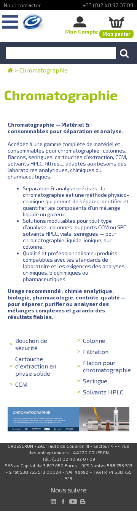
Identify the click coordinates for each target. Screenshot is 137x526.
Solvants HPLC (103, 392)
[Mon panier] (116, 22)
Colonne (94, 340)
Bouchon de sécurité (31, 344)
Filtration (95, 351)
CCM (21, 384)
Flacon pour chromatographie (107, 366)
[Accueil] (33, 23)
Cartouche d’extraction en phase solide (35, 366)
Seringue (95, 380)
